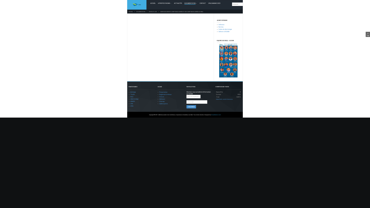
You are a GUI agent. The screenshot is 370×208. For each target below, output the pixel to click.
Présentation (163, 92)
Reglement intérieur (165, 94)
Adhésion (162, 99)
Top (368, 35)
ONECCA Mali (134, 99)
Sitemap (162, 101)
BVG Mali (133, 92)
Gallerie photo (163, 103)
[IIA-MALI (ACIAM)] (137, 5)
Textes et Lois (153, 11)
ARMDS (132, 101)
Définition (221, 24)
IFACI (131, 97)
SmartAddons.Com (216, 114)
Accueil (131, 11)
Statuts (161, 97)
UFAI (131, 103)
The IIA (132, 94)
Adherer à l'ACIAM (224, 31)
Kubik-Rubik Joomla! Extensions (224, 99)
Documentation (140, 11)
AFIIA (131, 106)
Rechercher (235, 1)
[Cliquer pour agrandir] (228, 60)
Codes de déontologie (225, 29)
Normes (221, 27)
